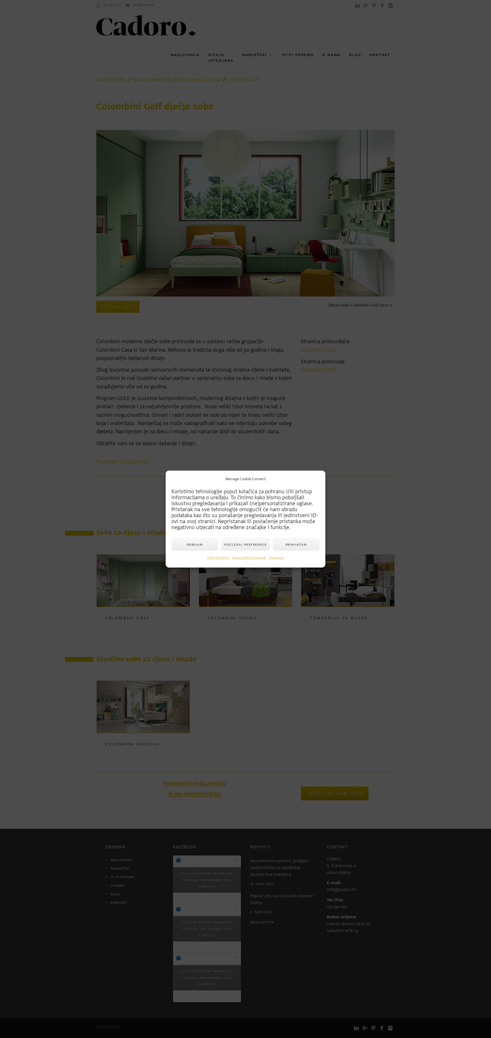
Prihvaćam (296, 544)
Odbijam (195, 544)
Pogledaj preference (245, 544)
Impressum (276, 558)
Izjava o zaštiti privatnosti (249, 558)
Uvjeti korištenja (218, 558)
